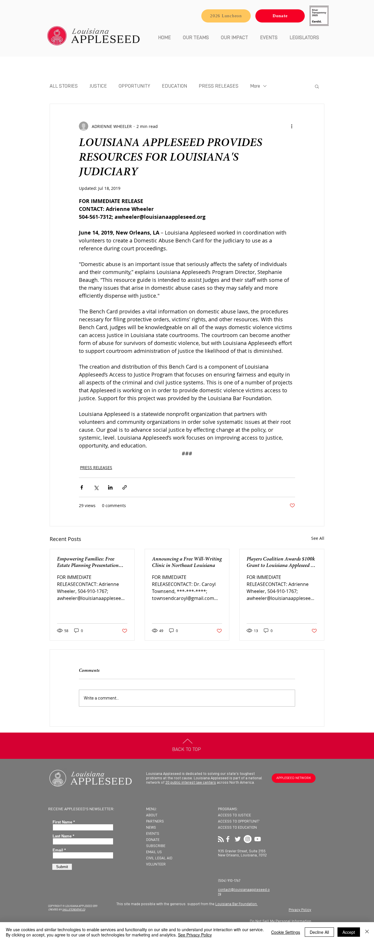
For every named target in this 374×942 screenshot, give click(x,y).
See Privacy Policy (195, 935)
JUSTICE (98, 86)
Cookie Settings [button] (285, 932)
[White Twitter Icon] (238, 839)
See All (317, 538)
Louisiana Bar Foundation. (236, 904)
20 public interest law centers (190, 782)
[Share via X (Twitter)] (96, 487)
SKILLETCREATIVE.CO (73, 909)
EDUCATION (174, 86)
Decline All (319, 932)
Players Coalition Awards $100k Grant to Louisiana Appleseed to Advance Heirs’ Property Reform (281, 563)
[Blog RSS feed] (221, 839)
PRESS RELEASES (218, 86)
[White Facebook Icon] (228, 839)
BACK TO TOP (186, 749)
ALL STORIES (64, 86)
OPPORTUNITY (134, 86)
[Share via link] (124, 487)
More (255, 86)
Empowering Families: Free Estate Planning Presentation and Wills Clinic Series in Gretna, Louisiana (88, 563)
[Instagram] (248, 839)
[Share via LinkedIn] (110, 487)
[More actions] (291, 126)
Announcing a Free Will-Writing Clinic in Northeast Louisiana (187, 562)
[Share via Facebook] (81, 487)
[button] (196, 37)
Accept (348, 932)
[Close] (366, 932)
